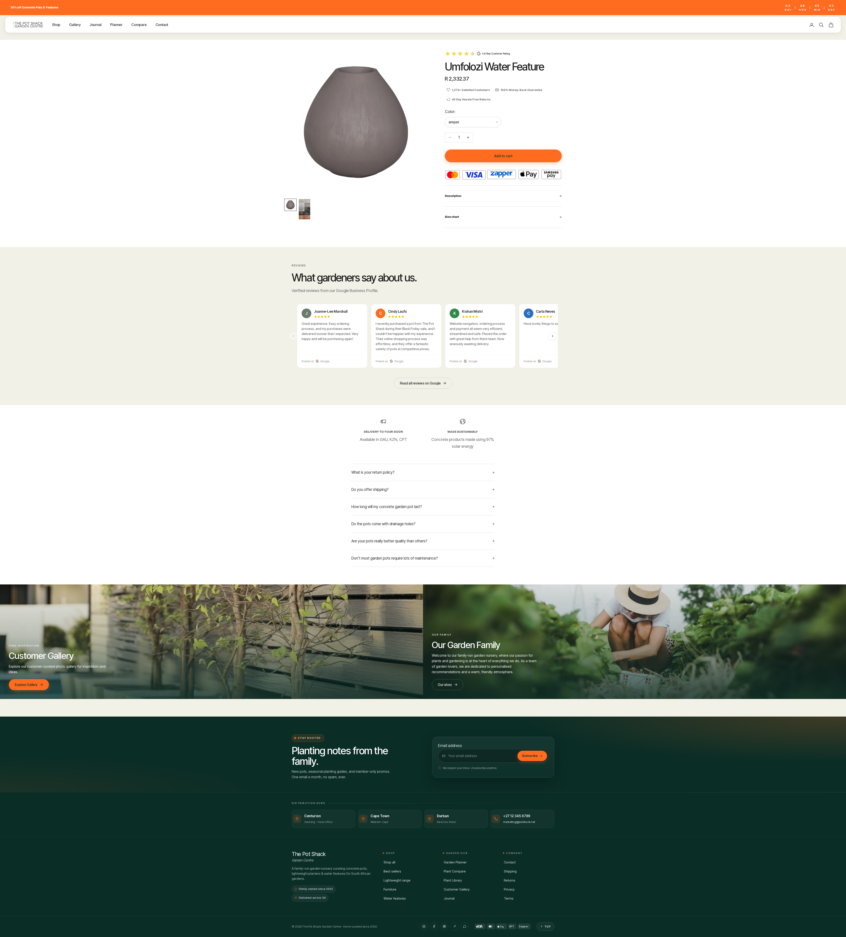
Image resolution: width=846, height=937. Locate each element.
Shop (56, 24)
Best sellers (392, 871)
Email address (450, 745)
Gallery (75, 24)
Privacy (509, 889)
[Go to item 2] (304, 209)
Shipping (510, 871)
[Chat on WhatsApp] (465, 926)
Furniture (390, 889)
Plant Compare (455, 871)
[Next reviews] (552, 336)
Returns (509, 880)
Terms (509, 898)
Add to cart (503, 156)
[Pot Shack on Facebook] (434, 926)
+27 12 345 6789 (517, 816)
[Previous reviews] (293, 336)
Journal (95, 24)
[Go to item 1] (290, 205)
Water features (395, 898)
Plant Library (453, 880)
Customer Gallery (457, 889)
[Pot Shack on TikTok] (454, 926)
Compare (139, 24)
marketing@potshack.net (519, 822)
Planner (116, 24)
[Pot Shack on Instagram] (424, 926)
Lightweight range (397, 880)
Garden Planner (455, 862)
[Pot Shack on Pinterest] (444, 926)
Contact (162, 24)
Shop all (389, 862)
